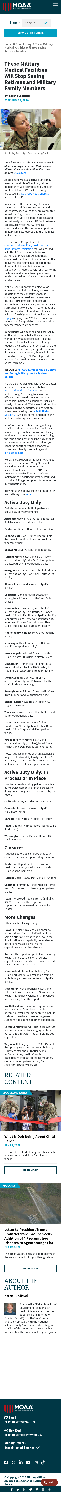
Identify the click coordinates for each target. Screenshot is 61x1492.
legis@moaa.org (13, 452)
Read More (30, 1170)
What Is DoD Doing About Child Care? (29, 1138)
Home (8, 44)
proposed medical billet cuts (21, 390)
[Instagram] (36, 1462)
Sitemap (39, 1481)
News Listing (23, 44)
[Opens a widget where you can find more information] (49, 1483)
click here (20, 173)
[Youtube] (28, 1462)
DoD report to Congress (35, 193)
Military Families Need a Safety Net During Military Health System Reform (30, 373)
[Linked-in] (21, 1462)
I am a (15, 23)
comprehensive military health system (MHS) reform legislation (26, 247)
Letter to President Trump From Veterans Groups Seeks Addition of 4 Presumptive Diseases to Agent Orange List (28, 1236)
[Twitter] (13, 1462)
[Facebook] (6, 1462)
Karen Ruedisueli (16, 1296)
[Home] (17, 7)
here (28, 494)
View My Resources (31, 33)
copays (8, 318)
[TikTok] (43, 1462)
